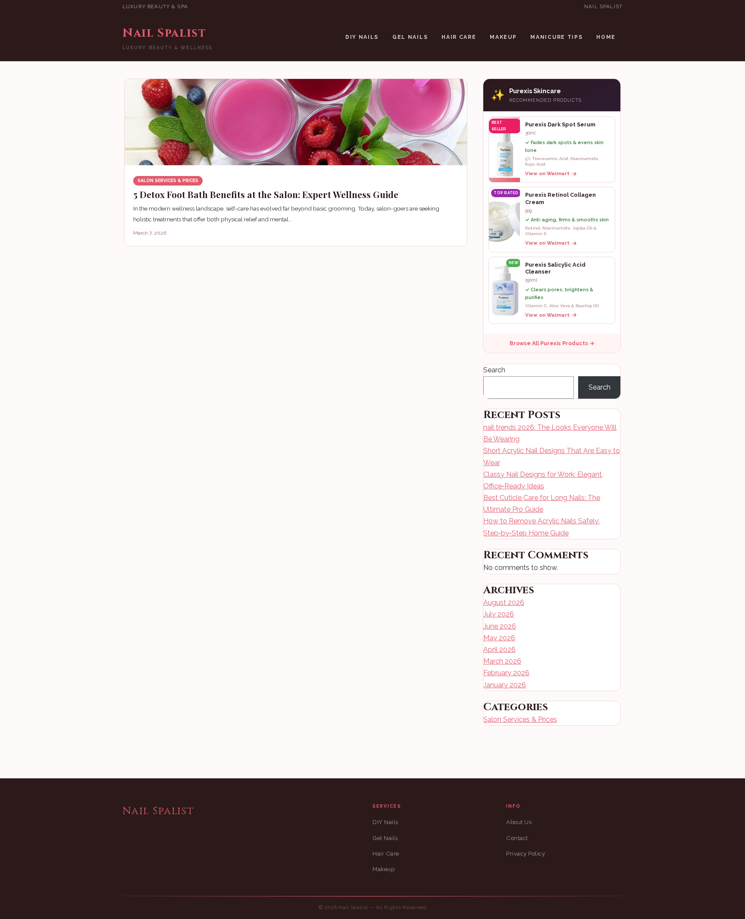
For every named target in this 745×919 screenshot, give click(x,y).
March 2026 (502, 661)
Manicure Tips (556, 37)
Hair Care (458, 37)
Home (606, 37)
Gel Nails (410, 37)
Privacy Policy (525, 853)
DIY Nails (362, 37)
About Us (519, 822)
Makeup (503, 37)
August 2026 (503, 602)
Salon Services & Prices (168, 180)
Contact (517, 838)
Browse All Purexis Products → (552, 343)
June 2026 (499, 626)
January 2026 (504, 685)
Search (494, 370)
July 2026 (498, 614)
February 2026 (506, 673)
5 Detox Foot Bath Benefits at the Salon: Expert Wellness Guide (265, 194)
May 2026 (499, 638)
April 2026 (499, 649)
